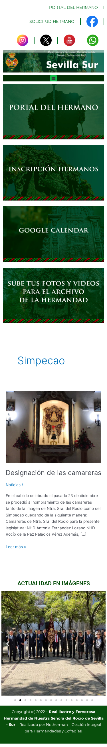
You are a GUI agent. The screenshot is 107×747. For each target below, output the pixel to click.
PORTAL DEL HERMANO (73, 7)
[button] (53, 78)
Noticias (13, 484)
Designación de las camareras (53, 472)
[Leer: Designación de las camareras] (53, 426)
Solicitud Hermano (51, 21)
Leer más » (16, 546)
